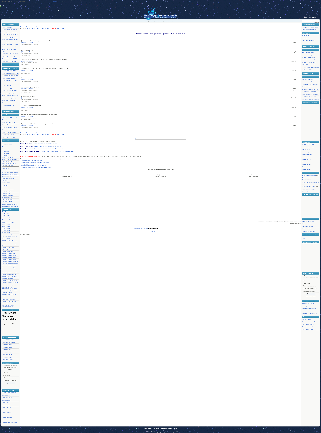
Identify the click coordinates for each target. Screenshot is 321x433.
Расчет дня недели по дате (8, 93)
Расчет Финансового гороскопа (9, 127)
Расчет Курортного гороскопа (9, 132)
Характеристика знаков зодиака (9, 170)
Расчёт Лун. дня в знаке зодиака (10, 44)
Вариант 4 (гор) (6, 230)
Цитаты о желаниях (7, 417)
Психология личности (7, 187)
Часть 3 (39, 28)
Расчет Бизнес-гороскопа (8, 134)
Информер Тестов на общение (9, 268)
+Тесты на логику (306, 149)
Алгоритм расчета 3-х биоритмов (310, 84)
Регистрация (312, 17)
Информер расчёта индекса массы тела (9, 302)
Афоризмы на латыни (307, 223)
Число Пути (5, 155)
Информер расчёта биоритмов (9, 285)
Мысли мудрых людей (307, 326)
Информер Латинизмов (7, 278)
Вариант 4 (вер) (6, 219)
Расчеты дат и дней (7, 235)
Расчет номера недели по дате (9, 100)
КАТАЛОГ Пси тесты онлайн (309, 64)
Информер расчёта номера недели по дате (8, 248)
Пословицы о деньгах (7, 354)
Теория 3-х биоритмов (307, 79)
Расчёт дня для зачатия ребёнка (10, 47)
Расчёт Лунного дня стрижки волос (310, 182)
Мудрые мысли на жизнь (308, 324)
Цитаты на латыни (306, 228)
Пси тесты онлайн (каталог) (8, 105)
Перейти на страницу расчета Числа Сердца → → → (49, 149)
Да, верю (6, 372)
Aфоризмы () (305, 35)
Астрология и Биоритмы (8, 143)
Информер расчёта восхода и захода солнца (9, 295)
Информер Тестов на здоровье (9, 265)
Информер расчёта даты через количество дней (9, 237)
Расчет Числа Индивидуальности (10, 90)
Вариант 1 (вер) (6, 213)
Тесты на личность (306, 169)
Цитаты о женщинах (7, 397)
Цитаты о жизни (6, 405)
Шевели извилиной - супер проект (10, 204)
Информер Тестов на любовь (9, 259)
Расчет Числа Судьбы (7, 83)
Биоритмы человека (7, 144)
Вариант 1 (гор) (6, 224)
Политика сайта (172, 428)
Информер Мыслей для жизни (9, 280)
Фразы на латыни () (307, 43)
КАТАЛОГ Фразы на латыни (308, 57)
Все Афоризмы (30, 27)
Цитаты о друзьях (6, 400)
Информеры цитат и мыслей (9, 274)
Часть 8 (64, 28)
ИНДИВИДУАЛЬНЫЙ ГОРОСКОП (10, 53)
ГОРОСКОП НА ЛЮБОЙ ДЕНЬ (9, 117)
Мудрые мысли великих (307, 329)
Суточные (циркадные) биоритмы (310, 89)
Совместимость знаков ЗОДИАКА (10, 58)
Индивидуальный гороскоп (308, 306)
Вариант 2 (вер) (6, 215)
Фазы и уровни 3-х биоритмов (309, 81)
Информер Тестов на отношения (10, 261)
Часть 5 (49, 28)
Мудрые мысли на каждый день (309, 321)
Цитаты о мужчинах (7, 410)
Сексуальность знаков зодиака (9, 174)
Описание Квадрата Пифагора (9, 163)
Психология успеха (6, 191)
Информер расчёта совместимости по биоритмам (9, 288)
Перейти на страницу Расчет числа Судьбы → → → (49, 146)
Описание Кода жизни (7, 165)
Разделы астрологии (7, 149)
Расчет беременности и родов (9, 103)
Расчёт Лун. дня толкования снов (10, 32)
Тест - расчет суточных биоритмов (310, 99)
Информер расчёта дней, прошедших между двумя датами (10, 241)
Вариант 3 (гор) (6, 228)
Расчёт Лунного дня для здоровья (10, 34)
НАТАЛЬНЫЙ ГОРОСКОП (308, 52)
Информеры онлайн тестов (8, 251)
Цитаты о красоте (6, 412)
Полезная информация (7, 199)
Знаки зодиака (5, 168)
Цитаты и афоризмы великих (9, 108)
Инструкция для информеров (309, 29)
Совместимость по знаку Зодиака (10, 206)
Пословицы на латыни (307, 226)
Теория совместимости (307, 86)
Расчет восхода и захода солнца (10, 75)
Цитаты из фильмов (7, 420)
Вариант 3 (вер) (6, 217)
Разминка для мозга (7, 197)
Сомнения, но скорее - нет (10, 380)
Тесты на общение (306, 164)
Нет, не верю (7, 375)
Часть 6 (54, 28)
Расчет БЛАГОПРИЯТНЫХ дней (10, 70)
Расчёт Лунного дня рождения (9, 29)
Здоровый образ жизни (7, 195)
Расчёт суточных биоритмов (309, 91)
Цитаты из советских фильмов (9, 422)
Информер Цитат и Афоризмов (9, 276)
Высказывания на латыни (308, 231)
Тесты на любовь (306, 157)
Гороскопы (4, 146)
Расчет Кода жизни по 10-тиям (9, 80)
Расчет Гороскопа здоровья (8, 122)
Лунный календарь (6, 176)
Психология (5, 185)
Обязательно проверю (309, 291)
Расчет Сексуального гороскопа (9, 119)
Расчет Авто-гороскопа (7, 129)
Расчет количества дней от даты (10, 98)
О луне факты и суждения (8, 178)
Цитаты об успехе (6, 415)
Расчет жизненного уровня (308, 186)
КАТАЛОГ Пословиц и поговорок (309, 55)
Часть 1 (29, 28)
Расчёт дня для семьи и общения (10, 39)
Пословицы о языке (7, 352)
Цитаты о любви (6, 395)
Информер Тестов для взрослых (10, 263)
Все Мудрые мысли (306, 319)
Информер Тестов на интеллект (9, 255)
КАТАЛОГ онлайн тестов (308, 144)
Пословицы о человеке (7, 359)
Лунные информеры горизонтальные (31, 160)
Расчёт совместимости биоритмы (310, 94)
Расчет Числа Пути (6, 85)
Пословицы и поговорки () (308, 40)
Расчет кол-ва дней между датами (10, 95)
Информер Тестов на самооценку (10, 270)
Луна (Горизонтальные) (8, 222)
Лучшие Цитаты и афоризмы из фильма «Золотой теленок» (160, 33)
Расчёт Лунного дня (7, 27)
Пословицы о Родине (7, 357)
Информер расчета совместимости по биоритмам (35, 162)
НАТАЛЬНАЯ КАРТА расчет (8, 137)
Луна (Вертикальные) (7, 211)
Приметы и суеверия (7, 201)
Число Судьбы (5, 153)
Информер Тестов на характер (9, 257)
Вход (305, 17)
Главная (4, 1)
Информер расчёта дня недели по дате (10, 244)
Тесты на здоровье (306, 152)
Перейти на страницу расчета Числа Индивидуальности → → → (60, 151)
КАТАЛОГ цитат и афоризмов (9, 392)
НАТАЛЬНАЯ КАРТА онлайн (8, 56)
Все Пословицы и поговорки (9, 339)
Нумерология (5, 151)
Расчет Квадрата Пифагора (8, 78)
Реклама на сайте (20, 1)
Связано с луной (6, 182)
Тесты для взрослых (307, 154)
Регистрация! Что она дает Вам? (310, 27)
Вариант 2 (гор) (6, 226)
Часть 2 (34, 28)
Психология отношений (8, 189)
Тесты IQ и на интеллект (308, 147)
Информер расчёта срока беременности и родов (8, 306)
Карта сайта (147, 428)
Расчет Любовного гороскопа (9, 124)
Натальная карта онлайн (308, 303)
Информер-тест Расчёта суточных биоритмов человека (10, 291)
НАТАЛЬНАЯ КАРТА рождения (309, 70)
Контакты (10, 1)
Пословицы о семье (7, 344)
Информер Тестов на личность (9, 272)
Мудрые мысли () (306, 38)
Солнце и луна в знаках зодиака (10, 172)
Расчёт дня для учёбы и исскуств (10, 42)
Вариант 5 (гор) (6, 232)
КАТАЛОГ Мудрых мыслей (308, 60)
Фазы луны (5, 180)
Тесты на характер (306, 159)
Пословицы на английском (8, 342)
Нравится (55, 1)
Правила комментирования (159, 428)
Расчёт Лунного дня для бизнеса (10, 37)
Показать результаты (10, 386)
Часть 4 (44, 28)
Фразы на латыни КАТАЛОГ (308, 221)
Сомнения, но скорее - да (10, 377)
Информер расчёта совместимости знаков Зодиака (9, 298)
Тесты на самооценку (307, 167)
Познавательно (6, 193)
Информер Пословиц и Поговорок (10, 282)
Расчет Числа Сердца (7, 88)
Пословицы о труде (7, 349)
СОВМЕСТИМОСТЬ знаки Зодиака (310, 67)
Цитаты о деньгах (6, 407)
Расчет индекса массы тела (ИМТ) (10, 73)
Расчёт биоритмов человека (9, 61)
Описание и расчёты (7, 161)
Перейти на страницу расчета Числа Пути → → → (47, 144)
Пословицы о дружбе (7, 347)
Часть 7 (59, 28)
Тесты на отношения (307, 162)
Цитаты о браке (6, 402)
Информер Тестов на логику (9, 253)
